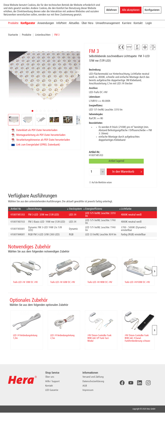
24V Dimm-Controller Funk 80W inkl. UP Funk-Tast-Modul (99, 338)
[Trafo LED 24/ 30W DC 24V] (27, 268)
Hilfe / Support (52, 381)
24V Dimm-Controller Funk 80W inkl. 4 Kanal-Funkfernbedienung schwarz (137, 338)
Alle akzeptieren (131, 10)
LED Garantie (51, 390)
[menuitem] (14, 23)
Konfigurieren (152, 10)
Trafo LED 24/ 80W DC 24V (99, 282)
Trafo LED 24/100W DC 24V (137, 282)
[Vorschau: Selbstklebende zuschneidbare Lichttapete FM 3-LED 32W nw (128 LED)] (27, 119)
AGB (84, 386)
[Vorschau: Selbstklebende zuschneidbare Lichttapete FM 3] (13, 119)
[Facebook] (122, 382)
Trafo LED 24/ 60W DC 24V (62, 282)
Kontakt (49, 386)
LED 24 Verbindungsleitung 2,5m (62, 336)
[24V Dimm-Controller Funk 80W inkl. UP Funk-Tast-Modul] (101, 321)
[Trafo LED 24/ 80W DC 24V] (101, 268)
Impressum (87, 390)
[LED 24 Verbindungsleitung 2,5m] (64, 321)
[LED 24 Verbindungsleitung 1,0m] (27, 321)
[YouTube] (130, 382)
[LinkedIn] (139, 382)
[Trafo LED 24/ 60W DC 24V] (64, 268)
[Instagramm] (148, 382)
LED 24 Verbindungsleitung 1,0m (25, 336)
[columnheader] (17, 209)
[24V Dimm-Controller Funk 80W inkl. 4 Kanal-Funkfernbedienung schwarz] (138, 321)
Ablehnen (111, 10)
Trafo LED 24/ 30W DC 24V (25, 282)
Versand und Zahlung (93, 377)
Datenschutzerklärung (93, 381)
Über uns (49, 377)
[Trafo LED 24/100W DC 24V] (138, 268)
